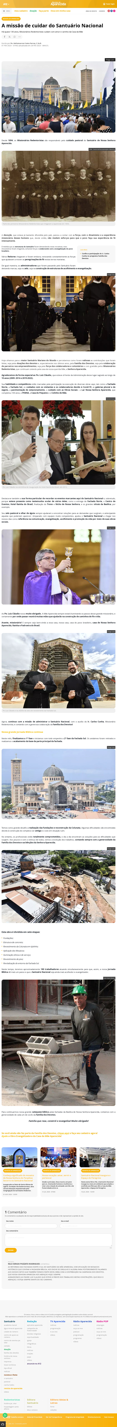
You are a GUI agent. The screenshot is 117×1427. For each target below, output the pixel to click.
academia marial (10, 1325)
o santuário (8, 1378)
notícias (7, 1371)
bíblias (29, 1407)
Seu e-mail (65, 1221)
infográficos (31, 1344)
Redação (32, 1321)
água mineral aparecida (13, 1328)
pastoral (7, 1382)
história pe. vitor (10, 1403)
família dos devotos (11, 1353)
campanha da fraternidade (32, 1329)
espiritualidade (33, 1337)
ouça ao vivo (78, 1328)
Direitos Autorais (94, 1417)
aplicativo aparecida (35, 1325)
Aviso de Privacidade (34, 1417)
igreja (29, 1340)
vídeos (6, 1392)
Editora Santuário (32, 1401)
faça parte (44, 11)
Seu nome (10, 1221)
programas (77, 1338)
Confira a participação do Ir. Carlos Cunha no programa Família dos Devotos (95, 255)
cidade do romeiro (11, 1332)
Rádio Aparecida (82, 1321)
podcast (76, 1332)
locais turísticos (10, 1365)
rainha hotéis (9, 1385)
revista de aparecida (13, 1388)
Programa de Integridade (75, 1417)
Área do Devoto (91, 11)
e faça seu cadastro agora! (83, 1133)
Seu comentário (12, 1231)
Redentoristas (12, 1399)
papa (29, 1357)
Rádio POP (102, 1321)
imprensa (7, 1361)
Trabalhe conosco (17, 1417)
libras (29, 1347)
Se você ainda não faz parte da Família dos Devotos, (29, 1133)
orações (30, 1354)
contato (102, 11)
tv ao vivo (53, 1332)
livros (52, 1407)
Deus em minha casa (60, 11)
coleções (53, 1410)
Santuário (9, 1321)
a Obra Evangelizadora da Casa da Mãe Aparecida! (34, 1136)
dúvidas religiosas (34, 1334)
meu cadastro (21, 11)
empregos (100, 1325)
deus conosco (32, 1410)
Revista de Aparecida (11, 19)
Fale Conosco (109, 1417)
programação (55, 1328)
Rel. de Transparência (54, 1417)
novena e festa (10, 1375)
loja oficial (8, 1368)
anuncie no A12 (34, 1363)
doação (33, 11)
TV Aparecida (57, 1321)
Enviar (10, 1250)
